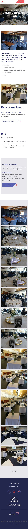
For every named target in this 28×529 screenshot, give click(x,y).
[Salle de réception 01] (14, 215)
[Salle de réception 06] (14, 318)
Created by (14, 524)
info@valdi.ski (14, 486)
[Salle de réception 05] (14, 297)
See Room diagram (8, 121)
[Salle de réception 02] (14, 236)
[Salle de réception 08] (14, 359)
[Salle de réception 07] (14, 338)
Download (7, 185)
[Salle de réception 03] (14, 256)
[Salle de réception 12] (14, 456)
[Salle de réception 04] (14, 277)
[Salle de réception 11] (14, 435)
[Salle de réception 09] (14, 379)
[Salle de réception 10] (14, 407)
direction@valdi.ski (17, 169)
